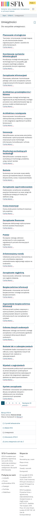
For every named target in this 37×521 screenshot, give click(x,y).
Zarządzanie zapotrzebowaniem (17, 187)
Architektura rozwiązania (14, 113)
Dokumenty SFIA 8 (11, 437)
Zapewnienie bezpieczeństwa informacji (16, 305)
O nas (22, 456)
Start (4, 16)
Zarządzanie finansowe (13, 220)
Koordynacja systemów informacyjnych (13, 55)
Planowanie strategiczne (14, 35)
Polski (32, 3)
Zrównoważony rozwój (13, 253)
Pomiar (6, 235)
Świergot (6, 486)
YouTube (6, 489)
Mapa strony (24, 462)
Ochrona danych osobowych (16, 327)
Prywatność (24, 465)
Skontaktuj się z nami (27, 459)
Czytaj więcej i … (8, 47)
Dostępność (24, 471)
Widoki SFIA (8, 428)
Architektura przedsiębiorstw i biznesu (17, 93)
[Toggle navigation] (33, 9)
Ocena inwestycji (10, 206)
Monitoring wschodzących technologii (15, 152)
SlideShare (6, 492)
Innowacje (7, 132)
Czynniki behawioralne (12, 423)
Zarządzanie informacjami (15, 75)
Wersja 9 (20, 417)
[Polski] (16, 4)
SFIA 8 (10, 16)
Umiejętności (9, 432)
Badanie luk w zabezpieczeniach (18, 346)
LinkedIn (6, 478)
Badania (6, 170)
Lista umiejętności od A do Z (14, 442)
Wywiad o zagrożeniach (14, 365)
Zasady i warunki (25, 468)
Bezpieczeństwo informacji (15, 287)
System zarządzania (12, 386)
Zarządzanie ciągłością (13, 272)
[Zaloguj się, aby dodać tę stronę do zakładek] (35, 22)
